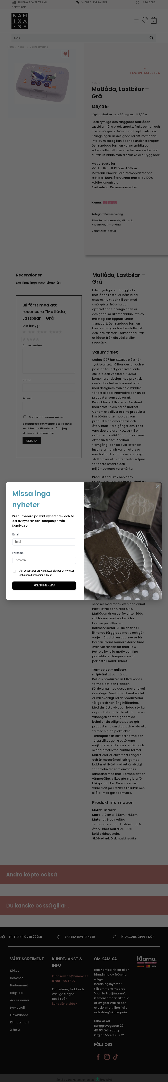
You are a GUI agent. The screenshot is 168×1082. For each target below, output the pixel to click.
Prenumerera (44, 585)
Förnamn (18, 553)
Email (15, 534)
